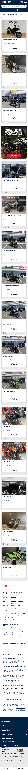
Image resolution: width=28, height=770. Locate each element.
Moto (4, 603)
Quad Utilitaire (21, 613)
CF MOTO (5, 632)
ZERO (19, 634)
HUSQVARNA (14, 627)
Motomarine (13, 601)
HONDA (4, 639)
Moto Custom (6, 615)
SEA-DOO (20, 631)
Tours (19, 648)
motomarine (12, 679)
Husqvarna (14, 693)
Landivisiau (5, 648)
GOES (4, 636)
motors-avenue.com (20, 708)
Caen (4, 645)
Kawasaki (7, 693)
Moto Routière (14, 608)
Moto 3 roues (6, 605)
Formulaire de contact (7, 741)
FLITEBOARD (6, 634)
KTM (12, 632)
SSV (19, 605)
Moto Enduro (6, 617)
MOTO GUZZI (13, 636)
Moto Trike (13, 619)
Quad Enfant (21, 608)
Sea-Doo (19, 693)
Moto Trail (13, 617)
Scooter (12, 605)
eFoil (4, 601)
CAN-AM (5, 630)
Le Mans (12, 645)
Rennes (20, 645)
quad (10, 680)
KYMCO (12, 634)
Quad (12, 603)
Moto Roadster (6, 619)
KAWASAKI (13, 630)
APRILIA (5, 627)
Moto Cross (5, 612)
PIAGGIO (13, 639)
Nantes (12, 648)
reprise (18, 709)
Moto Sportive (14, 611)
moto (23, 677)
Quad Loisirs (21, 611)
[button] (3, 142)
